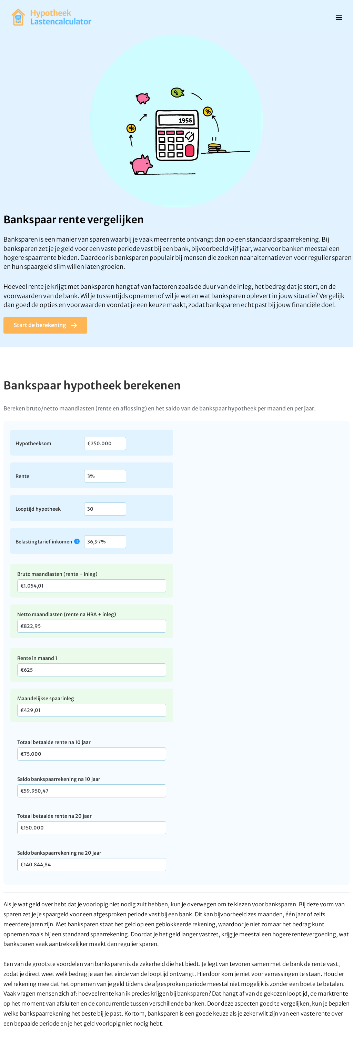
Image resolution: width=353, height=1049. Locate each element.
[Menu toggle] (338, 17)
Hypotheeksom (33, 443)
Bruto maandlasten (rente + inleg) (57, 574)
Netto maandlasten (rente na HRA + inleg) (66, 614)
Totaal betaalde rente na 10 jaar (54, 742)
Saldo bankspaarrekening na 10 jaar (58, 779)
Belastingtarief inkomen (44, 541)
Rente (22, 476)
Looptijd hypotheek (38, 508)
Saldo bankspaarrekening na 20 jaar (59, 853)
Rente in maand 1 (37, 658)
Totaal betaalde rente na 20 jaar (54, 816)
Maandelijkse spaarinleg (45, 698)
